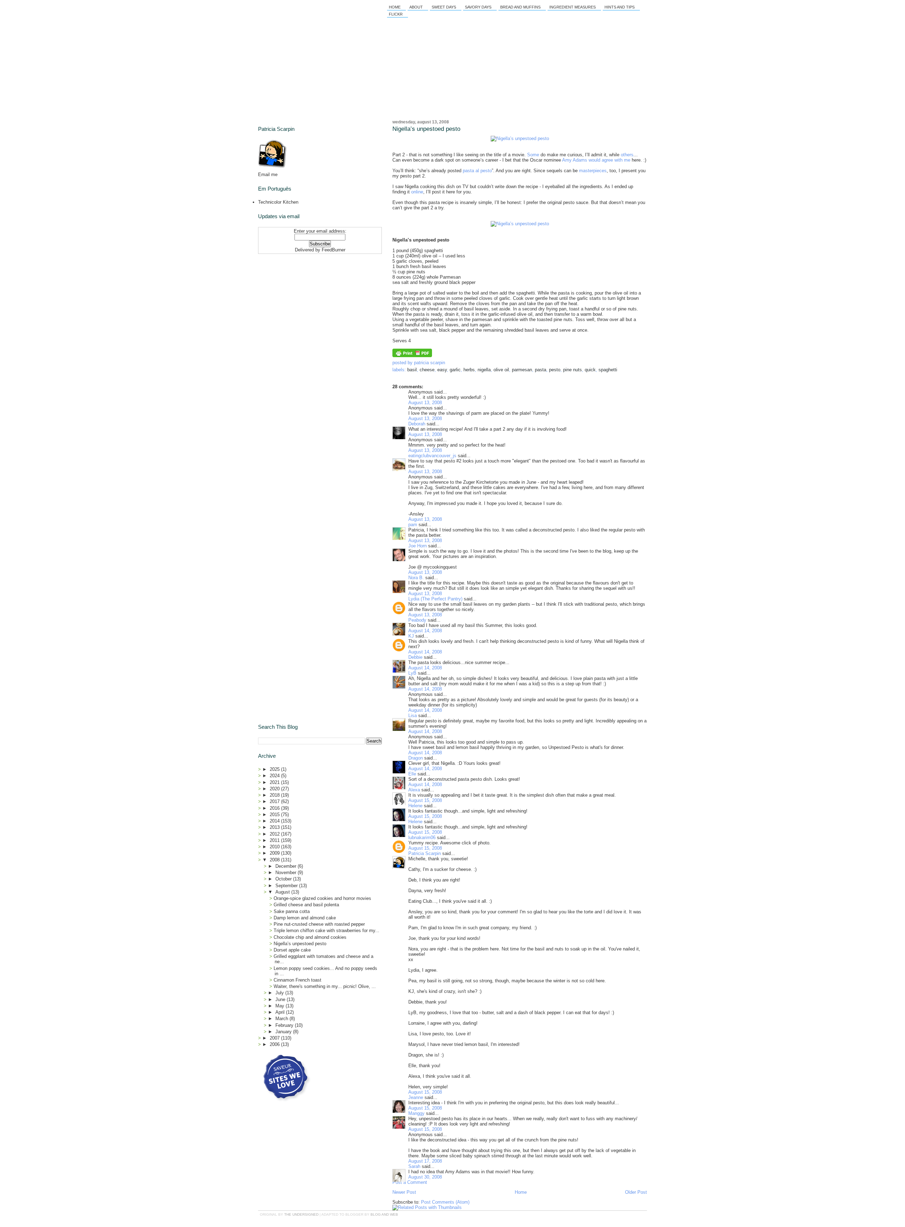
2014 (275, 821)
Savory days (478, 7)
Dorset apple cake (292, 950)
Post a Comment (409, 1182)
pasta (540, 369)
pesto (554, 369)
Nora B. (416, 577)
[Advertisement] (302, 301)
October (284, 879)
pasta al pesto (477, 170)
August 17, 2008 (425, 1161)
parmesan (522, 369)
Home (395, 7)
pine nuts (572, 369)
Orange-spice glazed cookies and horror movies (322, 898)
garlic (455, 369)
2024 (275, 775)
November (286, 872)
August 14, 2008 (425, 630)
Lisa (412, 715)
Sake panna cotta (292, 911)
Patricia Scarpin (424, 853)
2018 (275, 795)
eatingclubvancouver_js (432, 455)
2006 (275, 1044)
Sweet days (444, 7)
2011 (275, 840)
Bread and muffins (520, 7)
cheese (427, 369)
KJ (411, 636)
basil (412, 369)
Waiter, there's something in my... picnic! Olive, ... (325, 986)
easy (442, 369)
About (416, 7)
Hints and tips (620, 7)
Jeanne (415, 1097)
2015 (275, 814)
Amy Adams (574, 160)
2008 (275, 859)
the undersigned (301, 1214)
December (286, 866)
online (417, 191)
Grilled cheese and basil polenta (306, 904)
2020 (275, 788)
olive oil (501, 369)
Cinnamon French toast (297, 980)
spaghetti (608, 369)
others (627, 154)
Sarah (414, 1166)
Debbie (415, 657)
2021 (275, 782)
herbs (469, 369)
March (282, 1018)
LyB (412, 673)
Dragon (415, 758)
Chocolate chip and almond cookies (310, 937)
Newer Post (404, 1192)
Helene (415, 805)
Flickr (396, 14)
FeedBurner (333, 249)
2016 (275, 808)
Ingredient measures (572, 7)
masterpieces (593, 170)
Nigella (484, 369)
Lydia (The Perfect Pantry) (435, 598)
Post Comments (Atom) (445, 1202)
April (280, 1012)
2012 (275, 834)
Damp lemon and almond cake (305, 917)
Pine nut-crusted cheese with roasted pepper (319, 924)
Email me (268, 174)
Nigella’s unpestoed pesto (426, 129)
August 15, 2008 (425, 800)
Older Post (636, 1192)
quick (590, 369)
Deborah (416, 423)
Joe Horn (417, 545)
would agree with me (609, 160)
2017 (275, 801)
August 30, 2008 (425, 1177)
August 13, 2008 (425, 402)
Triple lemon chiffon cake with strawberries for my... (326, 930)
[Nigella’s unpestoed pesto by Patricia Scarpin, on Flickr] (520, 138)
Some (533, 154)
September (287, 885)
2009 (275, 853)
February (285, 1025)
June (281, 999)
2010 (275, 846)
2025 (275, 769)
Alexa (414, 789)
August (283, 892)
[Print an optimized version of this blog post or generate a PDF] (412, 355)
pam (412, 524)
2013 (275, 827)
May (280, 1005)
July (280, 992)
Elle (412, 774)
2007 (275, 1038)
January (284, 1031)
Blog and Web (384, 1214)
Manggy (416, 1113)
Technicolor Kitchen (278, 202)
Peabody (417, 620)
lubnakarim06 (422, 837)
